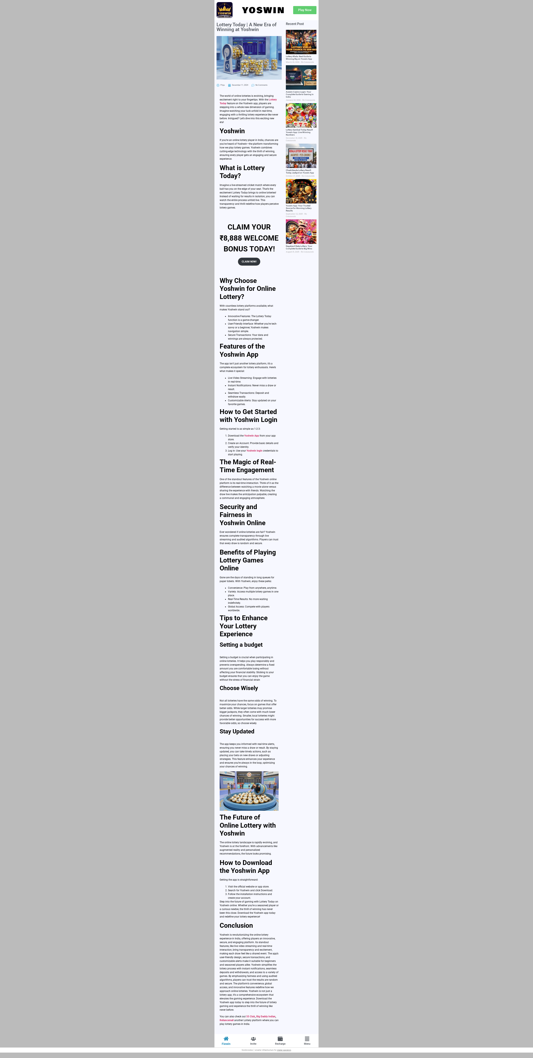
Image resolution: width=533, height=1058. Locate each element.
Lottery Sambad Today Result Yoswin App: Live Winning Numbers (299, 132)
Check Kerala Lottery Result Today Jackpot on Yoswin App (300, 171)
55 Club (250, 1016)
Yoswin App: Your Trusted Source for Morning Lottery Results (298, 208)
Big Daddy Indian (265, 1016)
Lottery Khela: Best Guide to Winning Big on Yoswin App (299, 57)
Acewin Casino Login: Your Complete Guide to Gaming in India (300, 94)
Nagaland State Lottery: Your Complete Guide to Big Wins (299, 247)
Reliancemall (227, 1020)
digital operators (284, 1050)
